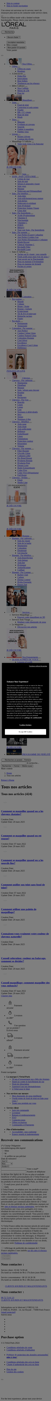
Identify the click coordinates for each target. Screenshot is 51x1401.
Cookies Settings (25, 725)
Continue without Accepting (38, 666)
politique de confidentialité (33, 718)
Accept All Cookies (25, 732)
